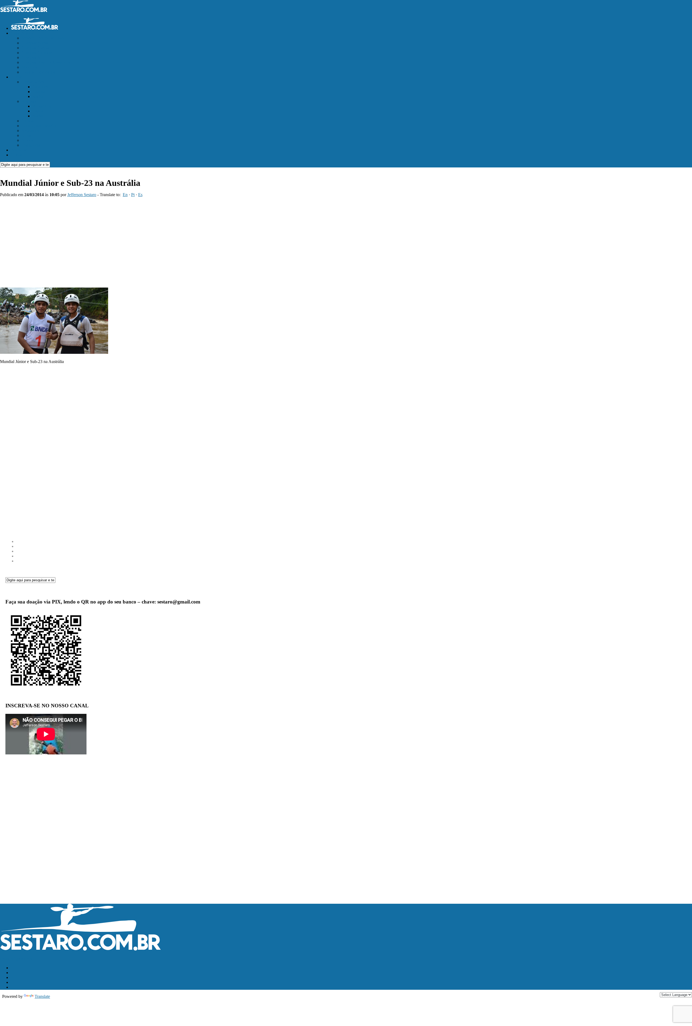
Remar (16, 77)
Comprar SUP (34, 57)
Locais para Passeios (39, 125)
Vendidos (30, 67)
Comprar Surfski (36, 43)
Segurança (30, 130)
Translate (42, 996)
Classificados (22, 33)
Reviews (29, 101)
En (125, 194)
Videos (28, 140)
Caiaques (40, 86)
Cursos (28, 120)
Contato (17, 155)
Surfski (38, 96)
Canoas (38, 91)
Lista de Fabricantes (39, 72)
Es (140, 194)
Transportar (31, 145)
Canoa (38, 111)
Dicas (26, 135)
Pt (133, 194)
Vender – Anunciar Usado (44, 38)
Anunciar (19, 150)
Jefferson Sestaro (81, 194)
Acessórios (41, 106)
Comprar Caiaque (37, 52)
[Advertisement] (216, 240)
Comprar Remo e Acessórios (46, 62)
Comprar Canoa (35, 47)
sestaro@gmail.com (17, 958)
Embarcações (33, 82)
